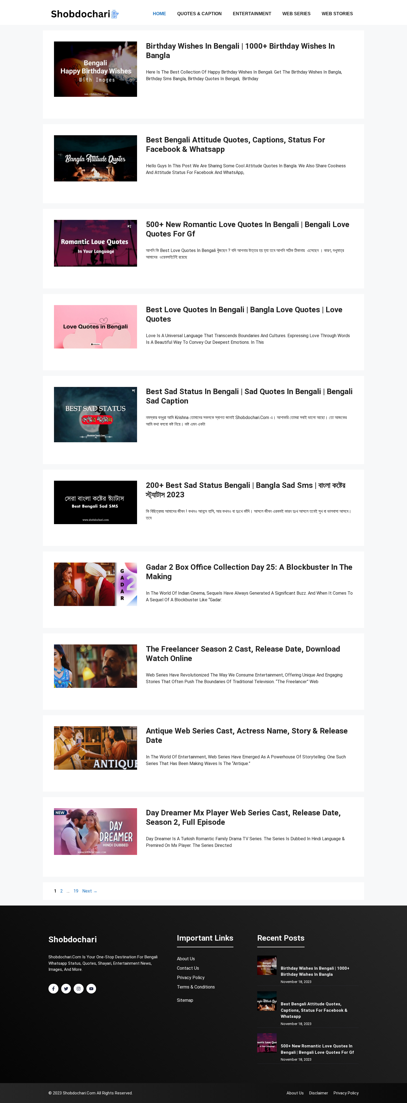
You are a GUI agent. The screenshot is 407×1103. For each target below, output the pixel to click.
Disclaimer (318, 1093)
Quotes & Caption (199, 13)
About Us (186, 958)
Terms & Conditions (196, 987)
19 (76, 891)
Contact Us (188, 968)
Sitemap (185, 1000)
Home (159, 13)
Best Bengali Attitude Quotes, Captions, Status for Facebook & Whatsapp (314, 1010)
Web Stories (337, 13)
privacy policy (191, 977)
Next (89, 891)
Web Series (296, 13)
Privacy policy (346, 1093)
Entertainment (252, 13)
